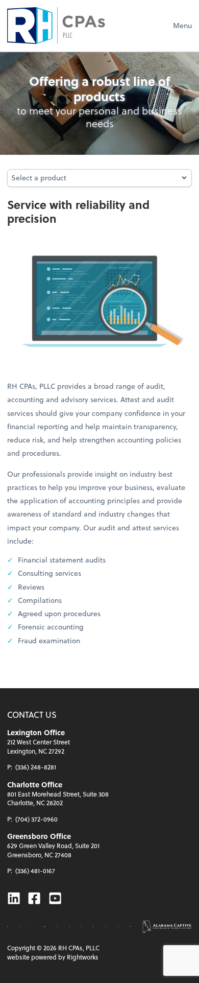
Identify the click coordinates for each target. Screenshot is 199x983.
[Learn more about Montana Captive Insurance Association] (69, 926)
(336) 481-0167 (35, 870)
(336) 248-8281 (35, 766)
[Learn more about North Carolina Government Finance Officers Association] (81, 926)
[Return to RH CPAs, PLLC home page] (56, 25)
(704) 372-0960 (36, 819)
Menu (182, 25)
